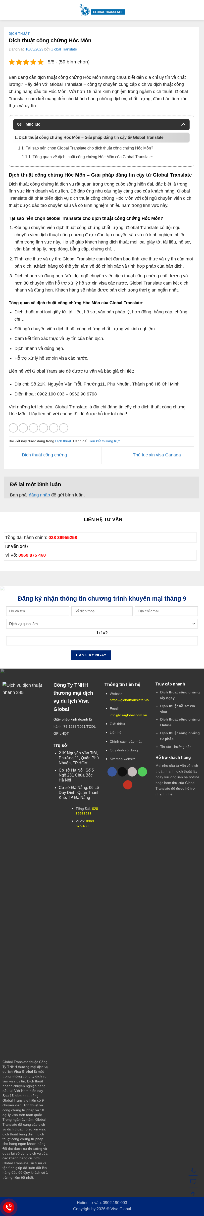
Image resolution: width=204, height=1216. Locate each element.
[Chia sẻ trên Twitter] (33, 428)
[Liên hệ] (8, 1207)
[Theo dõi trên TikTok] (122, 771)
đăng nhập (39, 494)
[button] (7, 10)
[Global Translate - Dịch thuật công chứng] (102, 10)
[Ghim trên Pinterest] (53, 428)
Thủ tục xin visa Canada (157, 454)
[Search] (198, 10)
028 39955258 (63, 537)
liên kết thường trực (105, 441)
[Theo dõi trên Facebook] (112, 771)
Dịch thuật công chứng (44, 454)
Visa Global (120, 1209)
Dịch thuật (19, 34)
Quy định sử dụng (124, 750)
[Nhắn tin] (193, 1181)
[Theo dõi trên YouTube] (127, 784)
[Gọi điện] (193, 1169)
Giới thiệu (117, 724)
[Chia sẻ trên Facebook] (23, 428)
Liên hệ (115, 732)
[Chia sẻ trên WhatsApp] (13, 428)
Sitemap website (123, 759)
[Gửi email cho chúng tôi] (132, 771)
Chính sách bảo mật (126, 741)
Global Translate (64, 49)
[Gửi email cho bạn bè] (43, 428)
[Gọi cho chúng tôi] (142, 771)
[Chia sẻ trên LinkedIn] (63, 428)
